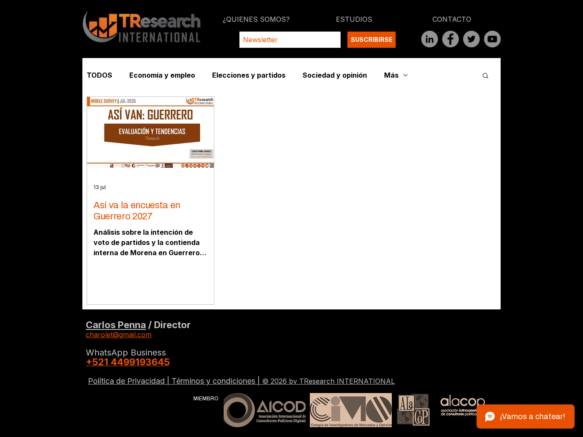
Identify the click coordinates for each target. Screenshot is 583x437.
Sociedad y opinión (335, 75)
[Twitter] (471, 39)
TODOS (99, 75)
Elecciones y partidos (249, 75)
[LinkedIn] (429, 39)
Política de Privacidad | (130, 380)
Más (391, 75)
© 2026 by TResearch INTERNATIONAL (328, 381)
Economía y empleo (162, 75)
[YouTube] (492, 39)
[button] (485, 76)
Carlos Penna (116, 324)
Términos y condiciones (214, 380)
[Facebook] (450, 39)
